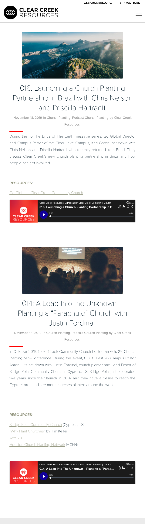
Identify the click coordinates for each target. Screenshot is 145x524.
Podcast (78, 118)
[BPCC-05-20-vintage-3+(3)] (72, 270)
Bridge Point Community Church (35, 424)
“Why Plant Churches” (27, 431)
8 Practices (130, 3)
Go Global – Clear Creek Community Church (46, 192)
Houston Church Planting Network (37, 444)
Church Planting (58, 118)
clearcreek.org (98, 3)
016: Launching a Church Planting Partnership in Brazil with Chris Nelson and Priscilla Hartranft (73, 98)
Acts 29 (15, 438)
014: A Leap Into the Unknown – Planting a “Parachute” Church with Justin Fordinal (72, 313)
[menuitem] (98, 3)
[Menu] (137, 13)
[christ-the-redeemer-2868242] (72, 55)
